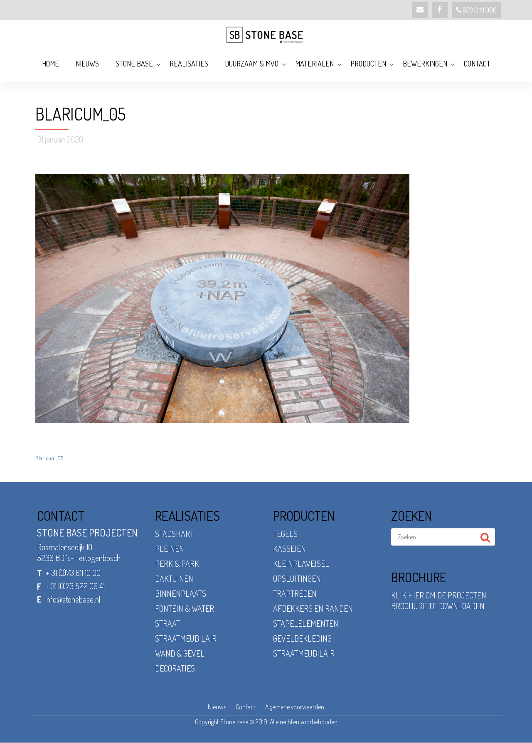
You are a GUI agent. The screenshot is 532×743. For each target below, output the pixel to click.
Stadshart (174, 533)
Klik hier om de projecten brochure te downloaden (438, 600)
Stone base (134, 63)
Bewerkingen (425, 63)
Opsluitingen (297, 578)
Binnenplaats (180, 593)
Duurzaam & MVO (251, 63)
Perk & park (177, 563)
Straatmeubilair (186, 638)
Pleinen (169, 548)
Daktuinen (174, 578)
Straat (167, 623)
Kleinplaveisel (301, 563)
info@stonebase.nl (73, 599)
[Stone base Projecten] (265, 34)
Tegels (285, 533)
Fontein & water (184, 608)
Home (50, 63)
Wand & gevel (179, 653)
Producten (368, 63)
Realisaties (189, 63)
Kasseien (289, 548)
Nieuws (87, 63)
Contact (477, 63)
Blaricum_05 (49, 458)
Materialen (314, 63)
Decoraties (175, 668)
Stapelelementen (305, 623)
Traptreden (295, 593)
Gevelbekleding (302, 638)
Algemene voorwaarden (294, 707)
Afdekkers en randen (313, 608)
